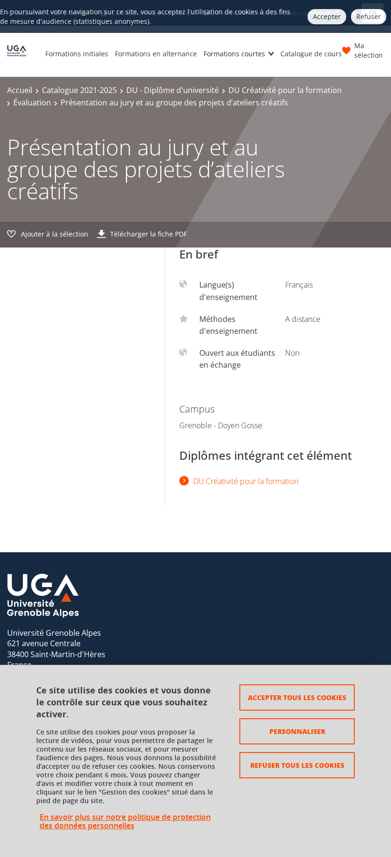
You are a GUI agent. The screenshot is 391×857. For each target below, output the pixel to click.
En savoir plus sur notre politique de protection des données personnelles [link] (125, 821)
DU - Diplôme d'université (172, 90)
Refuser (368, 16)
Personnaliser (297, 731)
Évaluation (32, 102)
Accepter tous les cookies (297, 697)
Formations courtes (234, 53)
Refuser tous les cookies (297, 765)
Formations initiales (76, 53)
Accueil (19, 90)
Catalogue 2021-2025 (79, 90)
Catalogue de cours (311, 53)
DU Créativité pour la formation (285, 90)
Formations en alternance (156, 53)
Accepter (327, 16)
